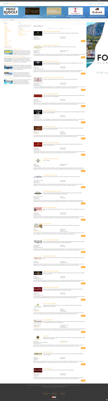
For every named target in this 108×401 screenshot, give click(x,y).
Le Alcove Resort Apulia (97, 6)
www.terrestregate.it (36, 327)
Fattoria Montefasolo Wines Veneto (51, 142)
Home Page (91, 3)
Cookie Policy (56, 399)
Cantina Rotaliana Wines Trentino (50, 93)
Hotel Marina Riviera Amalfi (9, 78)
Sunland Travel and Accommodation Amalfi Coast (12, 49)
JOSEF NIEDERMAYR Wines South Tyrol (52, 191)
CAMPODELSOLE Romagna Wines (51, 61)
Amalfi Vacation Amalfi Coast (9, 63)
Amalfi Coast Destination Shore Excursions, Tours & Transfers (15, 56)
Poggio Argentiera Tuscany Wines (50, 271)
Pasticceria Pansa (47, 223)
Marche (6, 35)
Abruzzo (6, 24)
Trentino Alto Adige (8, 40)
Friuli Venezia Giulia (8, 31)
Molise (6, 36)
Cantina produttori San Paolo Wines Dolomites (53, 77)
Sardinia (6, 38)
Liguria (6, 33)
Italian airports (20, 32)
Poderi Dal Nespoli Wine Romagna (51, 239)
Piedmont (6, 37)
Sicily (5, 39)
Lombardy (6, 34)
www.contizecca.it (36, 133)
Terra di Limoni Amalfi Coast (49, 303)
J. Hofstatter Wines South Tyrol (50, 175)
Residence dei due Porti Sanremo (54, 6)
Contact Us (55, 388)
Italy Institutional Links (22, 34)
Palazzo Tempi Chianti (32, 6)
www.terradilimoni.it (36, 311)
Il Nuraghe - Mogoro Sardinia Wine (51, 158)
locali (9, 3)
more (83, 41)
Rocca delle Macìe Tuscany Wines (51, 287)
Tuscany (6, 41)
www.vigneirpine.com (63, 342)
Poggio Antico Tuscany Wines (50, 256)
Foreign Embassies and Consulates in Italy (24, 31)
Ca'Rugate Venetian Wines (49, 110)
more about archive (21, 35)
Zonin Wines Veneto (47, 352)
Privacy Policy (52, 399)
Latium (6, 32)
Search (95, 3)
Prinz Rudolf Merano (10, 6)
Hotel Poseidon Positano (75, 6)
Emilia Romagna (7, 30)
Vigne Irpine (46, 336)
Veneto (6, 45)
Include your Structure (100, 3)
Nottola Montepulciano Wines (49, 207)
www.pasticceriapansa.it (37, 231)
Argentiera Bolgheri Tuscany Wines (51, 45)
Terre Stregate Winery (48, 319)
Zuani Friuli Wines (47, 368)
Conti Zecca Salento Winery (49, 126)
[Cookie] (106, 399)
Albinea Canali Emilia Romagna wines (51, 31)
